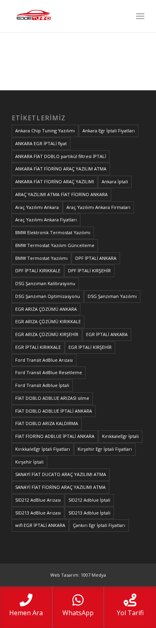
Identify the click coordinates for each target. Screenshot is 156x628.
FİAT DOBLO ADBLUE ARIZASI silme (52, 398)
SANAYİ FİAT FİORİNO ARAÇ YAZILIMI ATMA (60, 487)
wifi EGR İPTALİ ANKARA (40, 525)
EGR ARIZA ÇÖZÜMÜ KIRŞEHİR (46, 334)
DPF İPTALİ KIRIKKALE (37, 270)
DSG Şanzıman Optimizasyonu (47, 296)
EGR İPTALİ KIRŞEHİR (90, 347)
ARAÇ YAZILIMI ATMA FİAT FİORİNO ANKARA (61, 194)
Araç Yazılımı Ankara (37, 207)
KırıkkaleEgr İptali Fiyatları (42, 449)
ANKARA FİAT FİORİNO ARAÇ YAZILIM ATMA (60, 169)
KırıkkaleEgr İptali (120, 436)
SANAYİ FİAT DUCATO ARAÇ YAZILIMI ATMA (60, 474)
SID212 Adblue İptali (89, 500)
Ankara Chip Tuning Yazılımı (45, 131)
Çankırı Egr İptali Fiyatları (99, 525)
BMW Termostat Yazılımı (41, 258)
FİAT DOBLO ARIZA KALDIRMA (46, 423)
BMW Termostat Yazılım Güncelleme (54, 245)
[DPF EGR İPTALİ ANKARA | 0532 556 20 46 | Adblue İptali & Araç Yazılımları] (65, 16)
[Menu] (140, 16)
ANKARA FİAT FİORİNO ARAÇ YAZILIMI (54, 181)
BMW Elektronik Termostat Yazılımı (52, 232)
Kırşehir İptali (29, 462)
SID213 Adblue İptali (89, 513)
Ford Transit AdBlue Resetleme (48, 372)
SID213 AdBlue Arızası (38, 513)
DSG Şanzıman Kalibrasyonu (45, 283)
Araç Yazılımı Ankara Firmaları (98, 207)
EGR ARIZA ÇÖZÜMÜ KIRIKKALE (48, 321)
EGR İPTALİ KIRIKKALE (38, 347)
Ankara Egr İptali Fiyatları (108, 131)
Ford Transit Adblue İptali (42, 385)
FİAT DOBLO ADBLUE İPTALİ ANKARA (53, 411)
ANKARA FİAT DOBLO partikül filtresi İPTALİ (60, 156)
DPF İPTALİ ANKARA (95, 258)
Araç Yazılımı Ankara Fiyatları (46, 220)
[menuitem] (140, 16)
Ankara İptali (115, 181)
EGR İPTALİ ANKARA (107, 334)
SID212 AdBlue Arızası (38, 500)
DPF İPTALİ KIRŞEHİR (89, 270)
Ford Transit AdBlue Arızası (44, 360)
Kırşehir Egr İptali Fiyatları (105, 449)
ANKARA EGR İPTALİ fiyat (41, 143)
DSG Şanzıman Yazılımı (112, 296)
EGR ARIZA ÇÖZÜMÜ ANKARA (46, 309)
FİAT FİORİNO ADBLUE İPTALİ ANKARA (54, 436)
